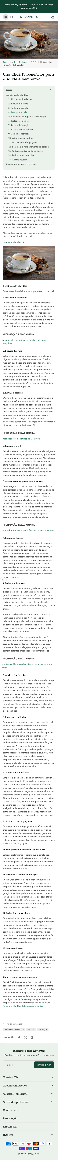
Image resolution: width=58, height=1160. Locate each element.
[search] (11, 17)
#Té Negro (43, 1029)
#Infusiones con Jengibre (14, 1029)
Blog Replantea (20, 61)
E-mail (9, 1064)
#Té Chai (31, 1029)
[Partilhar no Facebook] (19, 1037)
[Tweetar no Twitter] (25, 1037)
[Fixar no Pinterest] (32, 1037)
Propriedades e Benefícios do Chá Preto (21, 438)
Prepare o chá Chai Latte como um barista (23, 1006)
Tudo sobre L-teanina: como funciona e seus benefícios (28, 530)
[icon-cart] (51, 17)
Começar (7, 61)
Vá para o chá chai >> (14, 242)
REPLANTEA (33, 1154)
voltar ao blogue (14, 1023)
